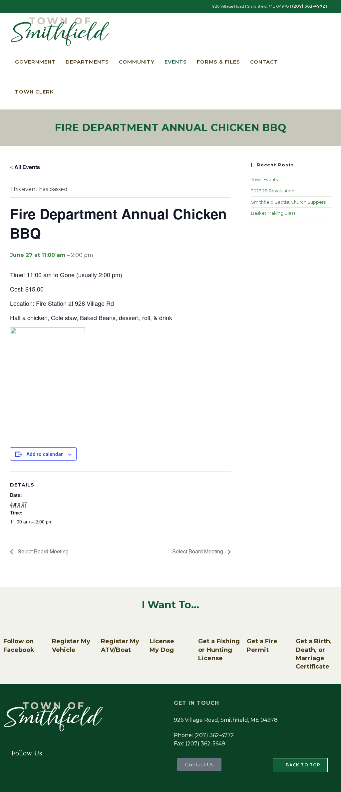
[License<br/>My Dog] (158, 626)
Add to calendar (44, 454)
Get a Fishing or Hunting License (219, 650)
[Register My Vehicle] (60, 626)
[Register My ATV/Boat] (109, 626)
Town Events (264, 179)
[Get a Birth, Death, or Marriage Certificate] (304, 626)
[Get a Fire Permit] (255, 626)
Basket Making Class (273, 213)
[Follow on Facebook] (11, 626)
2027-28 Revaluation (272, 190)
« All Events (25, 167)
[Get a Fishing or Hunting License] (206, 626)
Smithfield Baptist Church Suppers (288, 202)
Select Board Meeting (42, 551)
